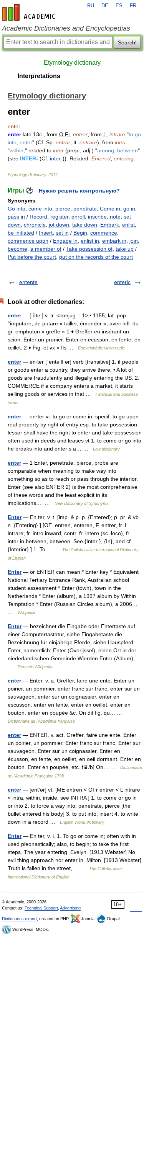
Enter (15, 517)
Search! (127, 42)
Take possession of (89, 249)
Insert (46, 233)
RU (90, 5)
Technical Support (41, 908)
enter (14, 315)
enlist (128, 225)
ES (119, 5)
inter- (56, 158)
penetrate (85, 209)
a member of (45, 249)
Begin (80, 233)
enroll (78, 217)
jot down (59, 225)
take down (84, 225)
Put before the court (32, 257)
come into (40, 209)
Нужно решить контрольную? (79, 191)
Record (38, 217)
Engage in (65, 241)
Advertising (70, 908)
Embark (109, 225)
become (17, 249)
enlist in (90, 241)
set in (62, 233)
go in (129, 209)
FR (133, 5)
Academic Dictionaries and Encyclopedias (66, 28)
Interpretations (39, 76)
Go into (16, 209)
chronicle (35, 225)
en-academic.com (29, 12)
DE (104, 5)
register (59, 217)
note (115, 217)
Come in (110, 209)
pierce (62, 209)
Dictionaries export (19, 918)
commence (103, 233)
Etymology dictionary (72, 62)
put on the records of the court (96, 257)
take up (125, 249)
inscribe (97, 217)
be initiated (21, 233)
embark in (114, 241)
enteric (122, 282)
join (133, 241)
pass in (16, 217)
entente (28, 282)
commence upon (28, 241)
